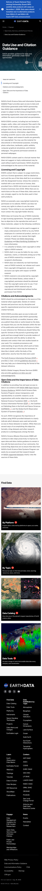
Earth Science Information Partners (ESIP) (20, 358)
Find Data (10, 700)
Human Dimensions (27, 725)
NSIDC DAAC (28, 784)
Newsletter (27, 822)
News (25, 814)
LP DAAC (26, 776)
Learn (9, 754)
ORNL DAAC (27, 788)
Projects (9, 724)
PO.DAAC (26, 795)
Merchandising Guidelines (26, 241)
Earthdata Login (12, 733)
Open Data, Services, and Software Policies (19, 31)
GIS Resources (12, 788)
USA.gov (7, 874)
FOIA (28, 867)
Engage (11, 27)
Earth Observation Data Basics (11, 760)
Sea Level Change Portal (28, 800)
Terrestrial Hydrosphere (28, 747)
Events (25, 818)
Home (4, 27)
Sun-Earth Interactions (27, 742)
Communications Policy (12, 867)
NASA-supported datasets (13, 455)
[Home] (22, 21)
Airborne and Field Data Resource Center (29, 806)
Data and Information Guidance (15, 863)
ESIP (26, 404)
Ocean (25, 733)
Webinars (10, 770)
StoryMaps (10, 792)
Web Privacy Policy (11, 860)
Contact (26, 825)
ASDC (25, 762)
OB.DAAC (26, 791)
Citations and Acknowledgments (13, 87)
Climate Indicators (26, 716)
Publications (11, 795)
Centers (26, 754)
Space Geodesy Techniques (12, 719)
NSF (25, 401)
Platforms (10, 711)
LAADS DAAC (28, 780)
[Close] (40, 9)
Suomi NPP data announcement (18, 17)
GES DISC (26, 773)
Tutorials (10, 777)
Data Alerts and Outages (12, 729)
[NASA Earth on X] (14, 691)
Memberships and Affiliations (12, 848)
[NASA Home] (15, 21)
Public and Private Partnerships (11, 842)
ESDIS (4, 104)
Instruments (11, 714)
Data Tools (10, 707)
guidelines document (28, 361)
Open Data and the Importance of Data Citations (15, 91)
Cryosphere (27, 720)
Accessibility (8, 871)
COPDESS (5, 409)
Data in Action (12, 781)
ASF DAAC (27, 758)
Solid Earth (27, 737)
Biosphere (26, 711)
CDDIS (25, 765)
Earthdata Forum (13, 766)
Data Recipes (11, 784)
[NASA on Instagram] (9, 691)
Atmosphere (27, 707)
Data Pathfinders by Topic (28, 702)
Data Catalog (11, 703)
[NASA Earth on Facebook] (5, 691)
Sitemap (21, 871)
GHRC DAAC (27, 769)
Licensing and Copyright (10, 83)
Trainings (10, 773)
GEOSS (20, 412)
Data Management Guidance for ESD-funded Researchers (11, 822)
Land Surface (28, 730)
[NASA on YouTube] (18, 691)
